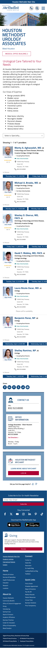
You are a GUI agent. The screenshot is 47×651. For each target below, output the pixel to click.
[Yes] (33, 484)
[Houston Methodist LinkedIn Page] (29, 514)
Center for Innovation (9, 623)
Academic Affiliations (9, 617)
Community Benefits (9, 601)
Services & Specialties (9, 577)
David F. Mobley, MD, (28, 253)
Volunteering (6, 609)
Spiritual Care (7, 612)
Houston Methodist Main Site (23, 1)
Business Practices (8, 620)
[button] (23, 135)
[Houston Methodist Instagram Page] (23, 514)
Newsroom (28, 565)
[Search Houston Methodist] (37, 8)
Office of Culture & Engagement (12, 603)
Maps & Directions (30, 589)
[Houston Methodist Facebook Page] (5, 514)
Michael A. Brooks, (26, 183)
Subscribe (23, 504)
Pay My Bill (28, 592)
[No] (36, 484)
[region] (25, 176)
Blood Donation (7, 628)
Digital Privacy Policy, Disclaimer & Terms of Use (16, 636)
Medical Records (29, 594)
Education (5, 583)
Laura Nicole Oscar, (27, 288)
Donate (23, 549)
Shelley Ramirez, (25, 350)
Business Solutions (30, 603)
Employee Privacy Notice (26, 641)
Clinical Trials (29, 600)
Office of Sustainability (9, 625)
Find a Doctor (29, 583)
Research (5, 585)
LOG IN (23, 473)
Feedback (27, 574)
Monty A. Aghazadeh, (28, 148)
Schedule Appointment (31, 586)
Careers (5, 565)
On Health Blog (29, 568)
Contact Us (28, 560)
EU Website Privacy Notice (27, 638)
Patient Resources (30, 597)
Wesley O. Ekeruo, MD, (27, 216)
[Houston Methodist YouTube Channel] (17, 514)
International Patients (9, 562)
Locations (5, 588)
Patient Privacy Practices (10, 638)
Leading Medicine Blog (31, 571)
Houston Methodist (8, 598)
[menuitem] (23, 2)
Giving (4, 606)
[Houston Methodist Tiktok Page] (42, 514)
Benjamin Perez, (25, 318)
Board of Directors (8, 614)
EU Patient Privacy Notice (10, 641)
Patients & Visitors (8, 574)
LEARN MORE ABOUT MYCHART (23, 468)
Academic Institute (8, 559)
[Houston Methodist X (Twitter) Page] (11, 514)
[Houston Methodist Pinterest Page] (35, 514)
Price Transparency (30, 605)
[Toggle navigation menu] (43, 8)
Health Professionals (9, 580)
